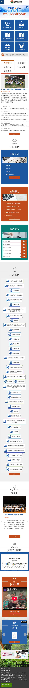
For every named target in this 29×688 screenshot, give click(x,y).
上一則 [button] (2, 522)
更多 (14, 134)
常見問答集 (9, 215)
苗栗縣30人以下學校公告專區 (13, 209)
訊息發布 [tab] (21, 67)
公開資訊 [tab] (7, 71)
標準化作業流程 (10, 174)
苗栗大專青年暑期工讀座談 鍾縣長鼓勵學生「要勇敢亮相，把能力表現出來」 (14, 124)
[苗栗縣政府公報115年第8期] (14, 635)
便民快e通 (8, 165)
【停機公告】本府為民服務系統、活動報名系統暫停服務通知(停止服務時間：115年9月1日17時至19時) (16, 55)
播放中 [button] (27, 7)
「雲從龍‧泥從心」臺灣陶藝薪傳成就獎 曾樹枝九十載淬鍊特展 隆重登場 (14, 112)
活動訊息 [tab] (7, 67)
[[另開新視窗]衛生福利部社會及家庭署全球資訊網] (7, 654)
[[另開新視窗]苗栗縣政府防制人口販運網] (21, 654)
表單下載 (8, 168)
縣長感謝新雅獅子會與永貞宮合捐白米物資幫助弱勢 (14, 118)
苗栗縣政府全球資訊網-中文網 (16, 2)
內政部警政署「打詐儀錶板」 (13, 203)
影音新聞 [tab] (21, 63)
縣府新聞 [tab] (7, 63)
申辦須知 (8, 171)
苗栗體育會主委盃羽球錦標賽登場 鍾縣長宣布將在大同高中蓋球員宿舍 (14, 107)
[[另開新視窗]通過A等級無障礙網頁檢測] (6, 685)
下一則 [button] (27, 522)
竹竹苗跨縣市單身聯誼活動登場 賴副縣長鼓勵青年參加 (14, 129)
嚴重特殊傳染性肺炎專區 (12, 212)
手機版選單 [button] (2, 2)
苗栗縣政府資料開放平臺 (12, 206)
